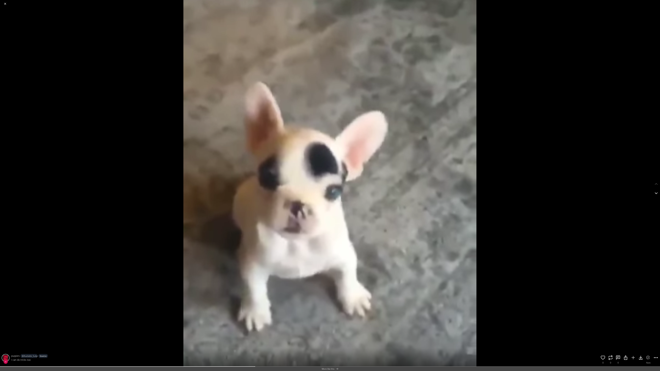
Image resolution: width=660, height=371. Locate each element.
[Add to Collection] (633, 358)
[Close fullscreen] (5, 3)
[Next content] (656, 193)
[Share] (625, 358)
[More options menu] (656, 2)
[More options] (655, 358)
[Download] (640, 358)
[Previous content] (656, 184)
